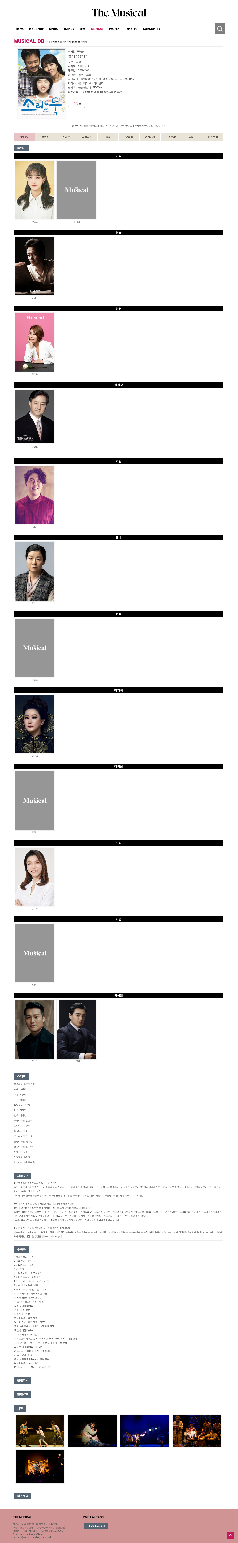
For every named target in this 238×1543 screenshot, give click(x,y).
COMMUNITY (152, 29)
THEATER (131, 29)
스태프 (66, 136)
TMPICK (68, 29)
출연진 (45, 136)
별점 (108, 136)
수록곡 (129, 136)
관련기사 (150, 136)
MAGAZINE (36, 29)
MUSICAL (97, 29)
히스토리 (213, 136)
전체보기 (24, 136)
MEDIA (53, 29)
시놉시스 (87, 136)
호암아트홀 (85, 74)
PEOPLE (114, 29)
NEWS (19, 29)
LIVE (83, 29)
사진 (191, 136)
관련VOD (171, 136)
